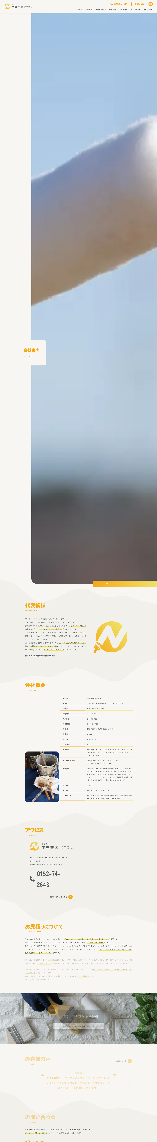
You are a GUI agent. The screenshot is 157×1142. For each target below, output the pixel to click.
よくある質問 (136, 9)
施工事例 (112, 9)
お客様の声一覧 (121, 1061)
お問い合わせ (141, 4)
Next (128, 1079)
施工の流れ (148, 9)
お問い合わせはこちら (58, 896)
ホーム (79, 9)
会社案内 (88, 9)
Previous (29, 1079)
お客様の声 (123, 9)
